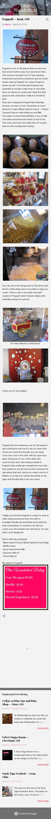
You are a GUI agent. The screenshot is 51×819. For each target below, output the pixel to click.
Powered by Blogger (27, 813)
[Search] (47, 5)
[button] (47, 20)
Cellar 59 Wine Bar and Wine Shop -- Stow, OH (19, 702)
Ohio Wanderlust (25, 7)
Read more (43, 728)
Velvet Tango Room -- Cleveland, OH (15, 739)
